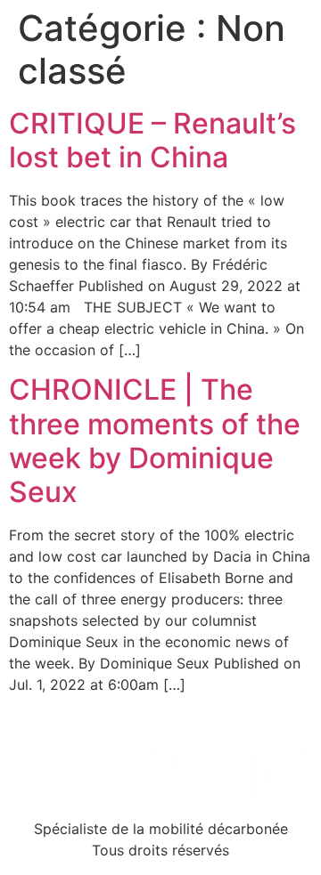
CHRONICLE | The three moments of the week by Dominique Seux (154, 440)
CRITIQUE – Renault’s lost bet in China (152, 140)
